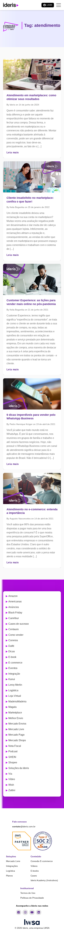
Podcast (12, 751)
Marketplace (15, 712)
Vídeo (11, 779)
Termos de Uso (27, 893)
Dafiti (11, 646)
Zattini (11, 790)
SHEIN (12, 757)
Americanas (15, 601)
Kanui (11, 679)
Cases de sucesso (18, 623)
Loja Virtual (14, 696)
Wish (11, 784)
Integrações (12, 866)
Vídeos (34, 866)
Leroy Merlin (15, 684)
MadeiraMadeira (17, 701)
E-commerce (15, 662)
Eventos (12, 668)
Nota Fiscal (14, 746)
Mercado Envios (17, 723)
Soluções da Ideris (18, 768)
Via (10, 773)
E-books (35, 871)
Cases (34, 875)
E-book (12, 657)
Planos (9, 875)
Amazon (13, 596)
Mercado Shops (17, 740)
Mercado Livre (16, 729)
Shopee (12, 762)
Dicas (11, 651)
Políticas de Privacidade (32, 898)
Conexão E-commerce (42, 861)
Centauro (13, 629)
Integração (14, 673)
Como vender (15, 635)
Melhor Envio (15, 718)
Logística (13, 690)
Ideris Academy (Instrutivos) (44, 880)
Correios (13, 640)
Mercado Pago (16, 734)
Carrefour (13, 618)
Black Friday (15, 612)
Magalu (12, 707)
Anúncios (13, 607)
